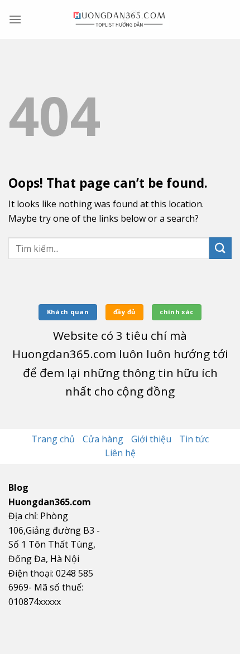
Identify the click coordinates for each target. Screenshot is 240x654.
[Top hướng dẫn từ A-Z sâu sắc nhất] (120, 19)
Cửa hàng (103, 439)
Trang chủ (53, 439)
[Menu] (15, 19)
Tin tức (194, 439)
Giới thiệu (151, 439)
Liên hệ (120, 453)
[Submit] (220, 248)
